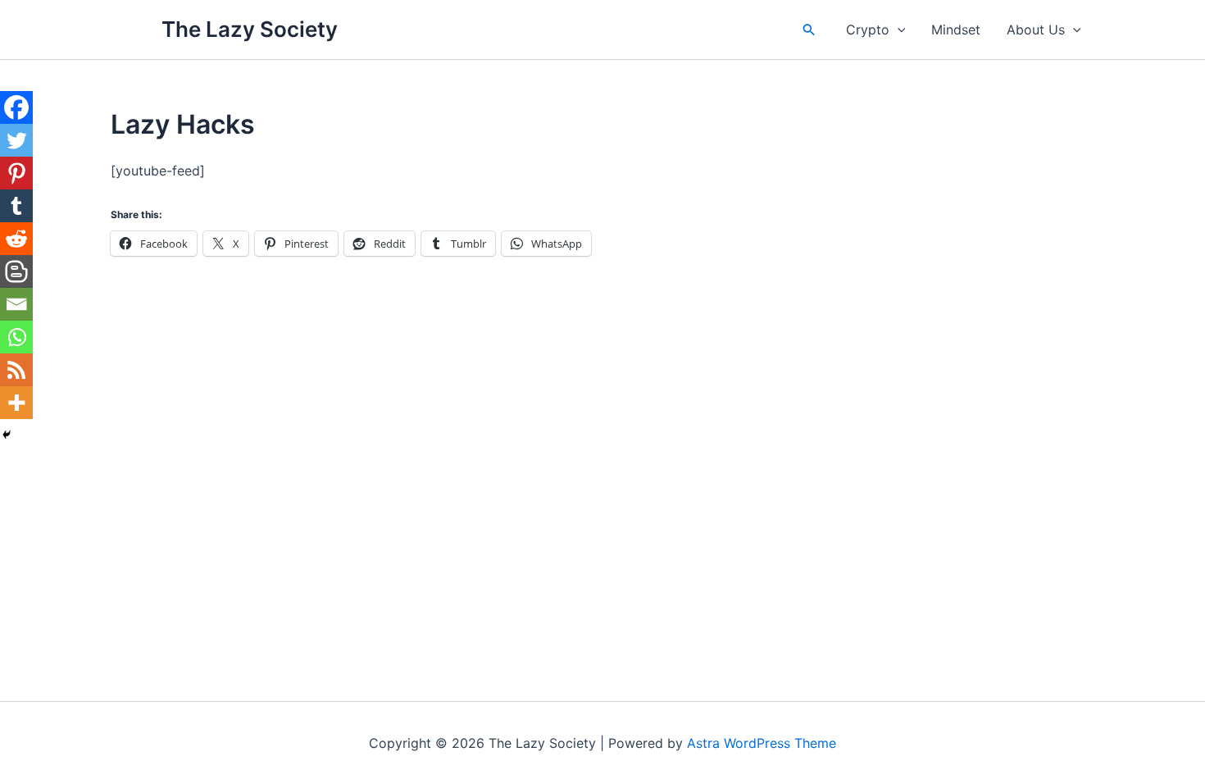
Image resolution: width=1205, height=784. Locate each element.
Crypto (867, 29)
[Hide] (6, 434)
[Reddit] (16, 238)
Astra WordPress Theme (761, 743)
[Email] (16, 304)
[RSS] (16, 369)
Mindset (955, 29)
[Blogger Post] (16, 271)
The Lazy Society (249, 29)
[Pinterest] (16, 173)
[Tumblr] (16, 205)
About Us (1036, 29)
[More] (16, 402)
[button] (809, 30)
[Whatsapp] (16, 337)
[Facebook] (16, 107)
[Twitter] (16, 140)
